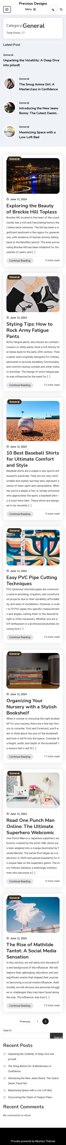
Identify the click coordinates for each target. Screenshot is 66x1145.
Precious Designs (33, 3)
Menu (29, 9)
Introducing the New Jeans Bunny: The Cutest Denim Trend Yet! (38, 113)
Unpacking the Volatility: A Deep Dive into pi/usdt (31, 1056)
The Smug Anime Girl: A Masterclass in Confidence (29, 1069)
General (8, 55)
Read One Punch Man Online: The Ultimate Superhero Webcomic (30, 826)
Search (7, 1030)
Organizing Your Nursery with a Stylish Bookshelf (31, 706)
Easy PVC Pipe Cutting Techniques (31, 580)
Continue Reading (19, 260)
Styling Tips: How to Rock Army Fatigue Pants (29, 330)
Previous (25, 1021)
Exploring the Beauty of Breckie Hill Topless (31, 208)
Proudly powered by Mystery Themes (33, 1141)
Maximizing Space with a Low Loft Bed (30, 1090)
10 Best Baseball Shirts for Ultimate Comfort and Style (32, 459)
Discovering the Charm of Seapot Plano (30, 1097)
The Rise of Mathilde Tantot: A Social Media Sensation (31, 950)
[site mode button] (53, 9)
